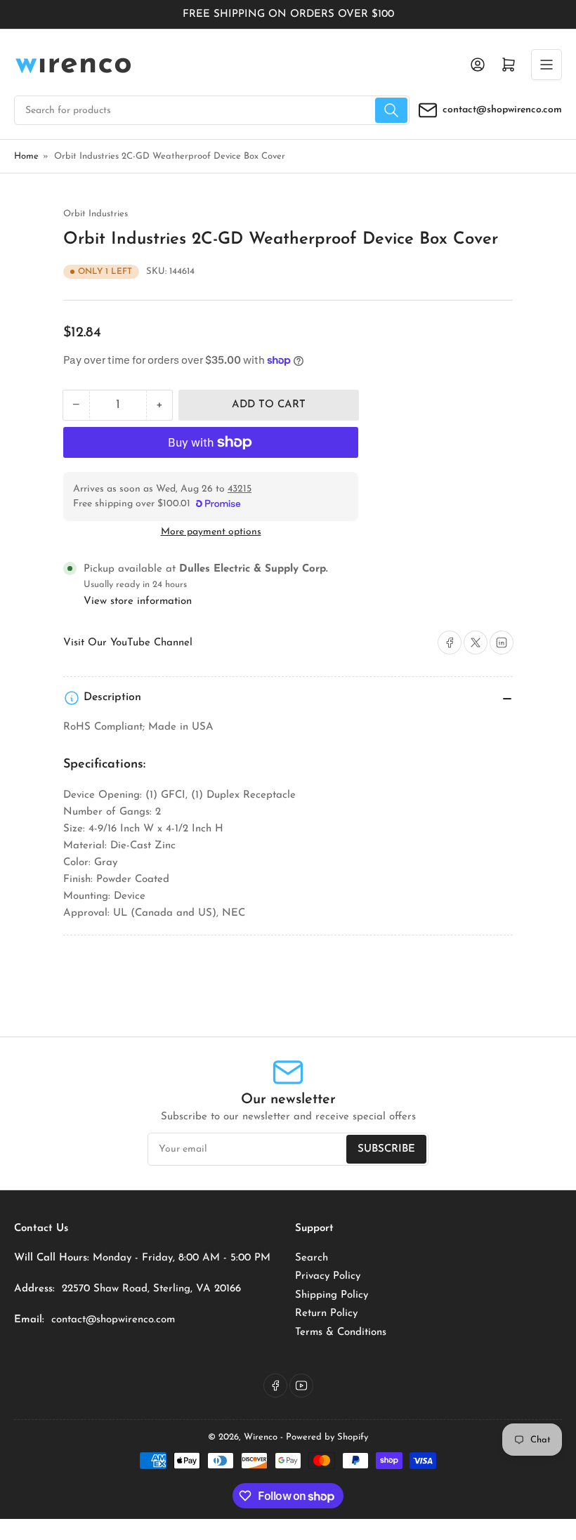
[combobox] (212, 110)
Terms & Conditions (340, 1332)
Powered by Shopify (327, 1437)
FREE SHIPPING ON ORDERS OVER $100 (288, 14)
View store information (138, 601)
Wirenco (260, 1437)
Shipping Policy (331, 1295)
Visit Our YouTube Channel (127, 643)
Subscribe (386, 1149)
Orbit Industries (95, 213)
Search (311, 1258)
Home (26, 156)
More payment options (211, 532)
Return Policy (326, 1313)
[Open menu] (546, 64)
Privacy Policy (327, 1276)
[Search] (391, 110)
